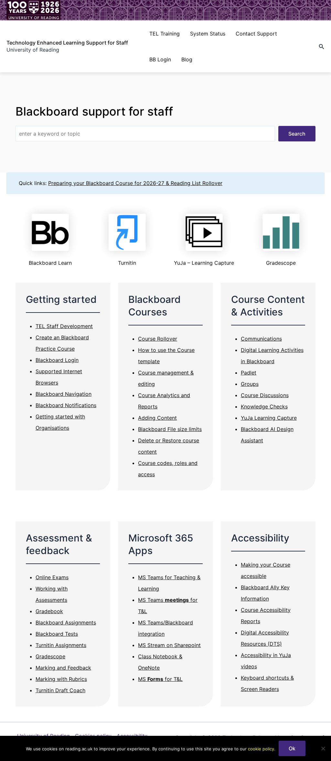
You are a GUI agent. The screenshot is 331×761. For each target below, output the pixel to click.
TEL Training (164, 33)
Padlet (248, 372)
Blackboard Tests (57, 634)
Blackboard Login (57, 360)
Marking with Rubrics (61, 679)
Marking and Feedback (63, 667)
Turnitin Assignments (61, 645)
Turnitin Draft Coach (60, 690)
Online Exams (52, 577)
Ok (292, 748)
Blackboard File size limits (170, 429)
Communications (261, 338)
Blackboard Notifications (66, 405)
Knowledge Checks (264, 406)
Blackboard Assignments (66, 622)
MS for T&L (160, 679)
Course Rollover (157, 338)
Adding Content (157, 418)
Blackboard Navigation (63, 394)
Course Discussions (265, 395)
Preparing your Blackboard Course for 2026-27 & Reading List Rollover (135, 183)
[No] (323, 748)
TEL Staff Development (64, 326)
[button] (322, 47)
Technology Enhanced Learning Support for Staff (67, 42)
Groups (250, 384)
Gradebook (49, 611)
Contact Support (256, 33)
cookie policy (261, 748)
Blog (186, 59)
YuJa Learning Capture (269, 418)
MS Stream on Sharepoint (169, 645)
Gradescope (50, 656)
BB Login (160, 59)
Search (296, 133)
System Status (207, 33)
